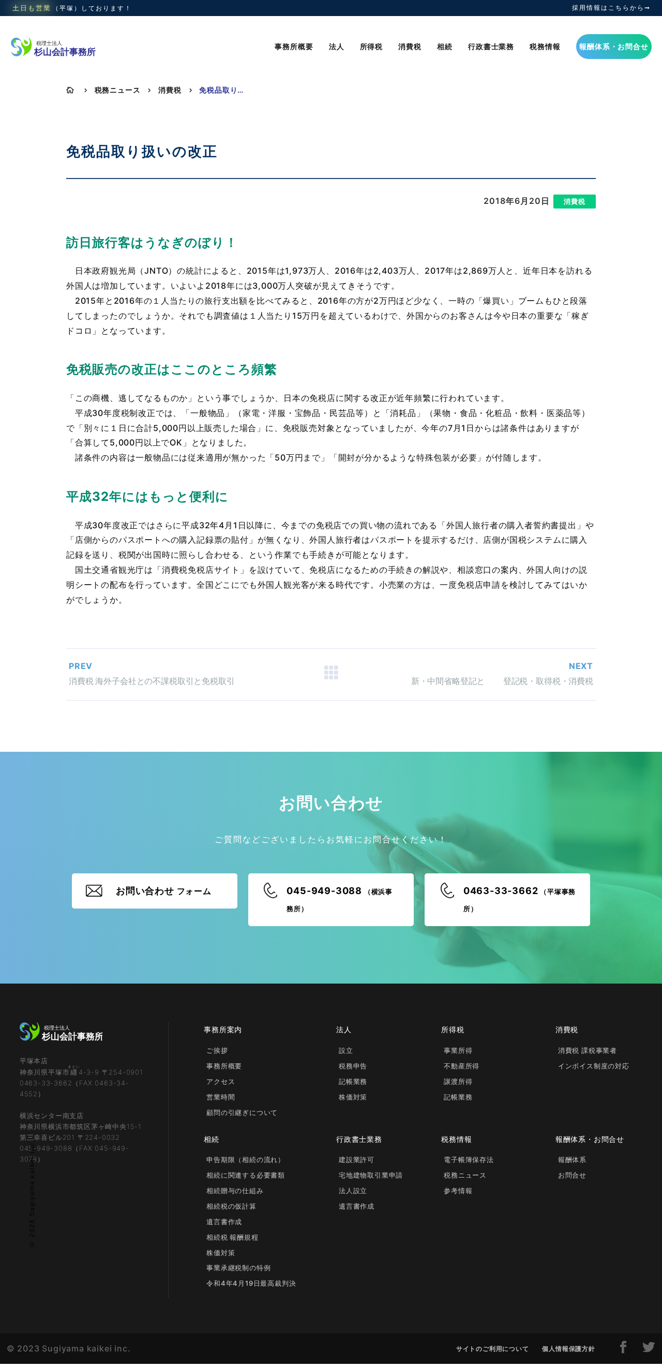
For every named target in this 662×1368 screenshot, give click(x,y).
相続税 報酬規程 (232, 1237)
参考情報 (458, 1190)
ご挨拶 (217, 1050)
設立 (346, 1050)
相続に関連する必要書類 (245, 1175)
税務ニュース (118, 89)
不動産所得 (461, 1066)
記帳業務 (353, 1081)
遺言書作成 (224, 1221)
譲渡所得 (458, 1081)
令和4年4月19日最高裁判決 (251, 1283)
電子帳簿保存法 (469, 1159)
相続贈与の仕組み (234, 1190)
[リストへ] (331, 674)
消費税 (409, 46)
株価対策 (353, 1097)
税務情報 (545, 46)
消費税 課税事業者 (587, 1050)
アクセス (220, 1081)
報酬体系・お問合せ (613, 46)
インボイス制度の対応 (593, 1066)
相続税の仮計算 (231, 1206)
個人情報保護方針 (568, 1348)
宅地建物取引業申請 (371, 1175)
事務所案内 (223, 1029)
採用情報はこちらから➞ (611, 8)
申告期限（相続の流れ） (245, 1159)
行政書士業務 (491, 46)
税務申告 (353, 1066)
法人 (336, 46)
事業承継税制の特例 (238, 1267)
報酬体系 (572, 1159)
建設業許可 (356, 1159)
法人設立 (353, 1190)
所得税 (371, 46)
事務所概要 (294, 46)
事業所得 (458, 1050)
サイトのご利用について (492, 1348)
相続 (445, 46)
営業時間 (220, 1097)
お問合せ (572, 1175)
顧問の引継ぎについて (242, 1112)
